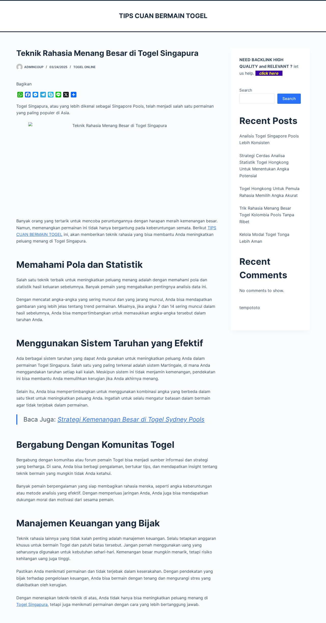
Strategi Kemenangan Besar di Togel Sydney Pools (131, 419)
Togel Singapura (32, 604)
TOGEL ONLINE (84, 67)
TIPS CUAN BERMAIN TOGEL (163, 16)
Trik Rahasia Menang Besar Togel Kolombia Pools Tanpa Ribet (266, 215)
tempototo (249, 307)
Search (245, 90)
